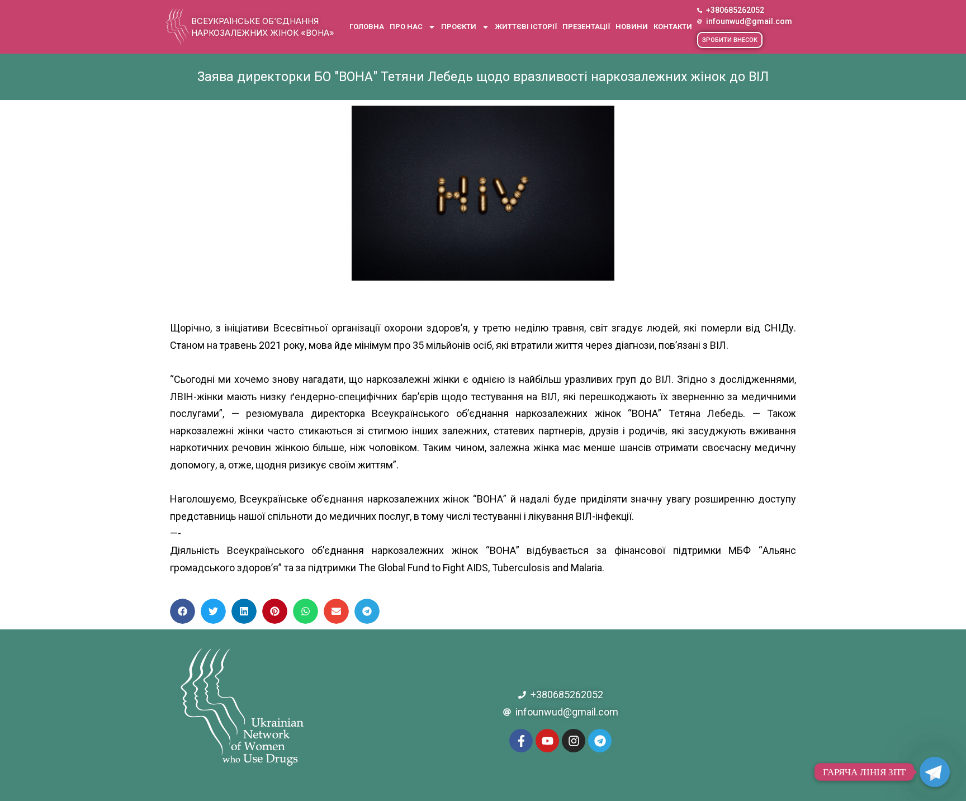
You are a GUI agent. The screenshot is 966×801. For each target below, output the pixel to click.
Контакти (673, 26)
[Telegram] (600, 740)
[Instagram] (573, 740)
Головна (366, 26)
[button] (730, 40)
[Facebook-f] (521, 740)
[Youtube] (547, 740)
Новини (631, 26)
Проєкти (458, 26)
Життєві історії (526, 26)
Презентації (586, 26)
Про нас (406, 26)
